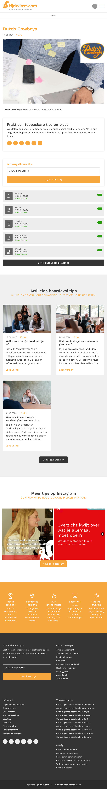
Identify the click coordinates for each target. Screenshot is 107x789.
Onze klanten (9, 712)
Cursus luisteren (64, 768)
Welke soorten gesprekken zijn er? (25, 343)
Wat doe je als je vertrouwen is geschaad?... (78, 343)
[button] (27, 534)
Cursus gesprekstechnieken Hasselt (73, 722)
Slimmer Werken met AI (67, 653)
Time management (65, 650)
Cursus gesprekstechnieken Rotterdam (74, 733)
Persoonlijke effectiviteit (68, 664)
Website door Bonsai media (68, 785)
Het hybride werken (65, 668)
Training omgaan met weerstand (71, 764)
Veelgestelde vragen (12, 733)
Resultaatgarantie (11, 730)
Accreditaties (9, 708)
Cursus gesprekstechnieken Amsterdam (75, 704)
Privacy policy (9, 726)
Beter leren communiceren (69, 757)
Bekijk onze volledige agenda (53, 262)
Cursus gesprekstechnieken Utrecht (73, 737)
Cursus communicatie (66, 749)
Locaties (7, 719)
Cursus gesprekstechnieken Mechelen (74, 730)
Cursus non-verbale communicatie (73, 760)
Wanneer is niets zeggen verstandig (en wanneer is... (23, 418)
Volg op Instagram (53, 563)
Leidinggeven (62, 671)
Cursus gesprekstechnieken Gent (72, 719)
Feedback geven (64, 657)
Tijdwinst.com (42, 785)
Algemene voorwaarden (14, 704)
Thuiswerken (62, 679)
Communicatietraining (67, 753)
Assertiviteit (62, 675)
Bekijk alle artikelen (53, 459)
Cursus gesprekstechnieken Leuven (73, 726)
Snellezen (60, 661)
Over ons (7, 722)
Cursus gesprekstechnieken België (72, 712)
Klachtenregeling (11, 715)
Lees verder (12, 369)
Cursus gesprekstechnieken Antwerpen (75, 708)
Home (53, 15)
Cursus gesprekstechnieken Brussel (73, 715)
